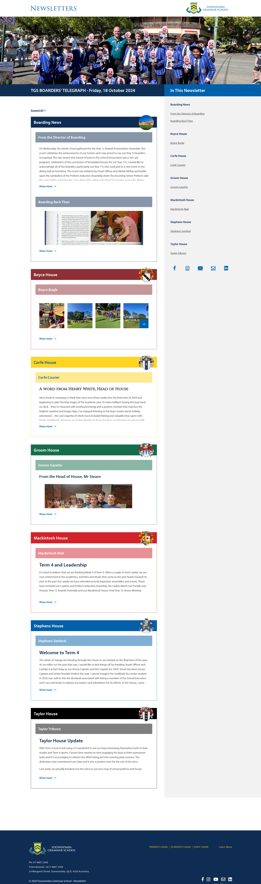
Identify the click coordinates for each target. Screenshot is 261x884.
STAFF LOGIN (201, 846)
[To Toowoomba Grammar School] (52, 857)
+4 (144, 323)
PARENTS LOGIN (158, 846)
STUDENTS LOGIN (181, 846)
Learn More (225, 846)
